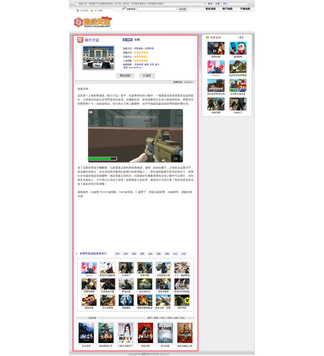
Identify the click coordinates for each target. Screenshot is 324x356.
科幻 (182, 318)
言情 (169, 318)
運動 (158, 254)
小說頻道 (91, 318)
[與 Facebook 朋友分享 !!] (127, 40)
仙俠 (176, 318)
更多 (241, 37)
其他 (183, 254)
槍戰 (146, 64)
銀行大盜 (92, 40)
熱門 (149, 318)
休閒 (125, 254)
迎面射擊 (138, 64)
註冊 (217, 3)
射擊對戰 (149, 48)
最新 (156, 318)
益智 (150, 254)
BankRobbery (135, 67)
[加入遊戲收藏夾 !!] (137, 40)
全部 (117, 254)
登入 (225, 3)
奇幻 (163, 318)
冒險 (134, 254)
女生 (175, 254)
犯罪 (152, 64)
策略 (167, 254)
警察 (126, 67)
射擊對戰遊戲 (88, 253)
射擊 (142, 254)
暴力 (157, 64)
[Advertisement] (185, 21)
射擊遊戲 (138, 48)
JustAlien (188, 82)
